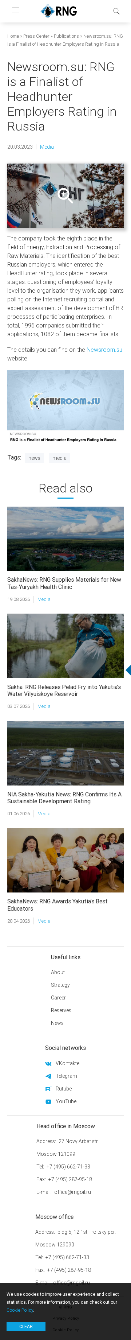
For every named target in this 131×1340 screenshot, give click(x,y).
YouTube (66, 1101)
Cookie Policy (20, 1310)
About (58, 972)
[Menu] (15, 11)
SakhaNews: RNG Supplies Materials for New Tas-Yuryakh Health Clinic (64, 583)
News (34, 458)
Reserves (61, 1010)
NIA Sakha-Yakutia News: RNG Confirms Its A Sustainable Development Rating (64, 798)
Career (58, 997)
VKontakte (67, 1063)
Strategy (60, 985)
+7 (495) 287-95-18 (70, 1179)
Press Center (36, 36)
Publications (66, 36)
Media (47, 146)
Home (13, 36)
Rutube (64, 1088)
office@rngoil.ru (72, 1192)
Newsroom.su (104, 349)
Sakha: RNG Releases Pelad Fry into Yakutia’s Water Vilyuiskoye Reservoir (64, 690)
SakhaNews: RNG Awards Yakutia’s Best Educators (57, 905)
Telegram (66, 1076)
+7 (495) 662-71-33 (68, 1166)
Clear (26, 1326)
